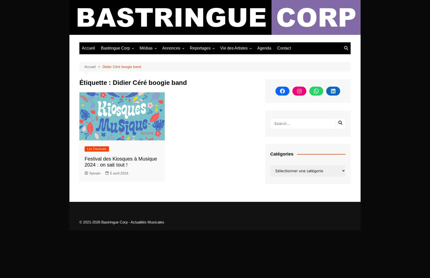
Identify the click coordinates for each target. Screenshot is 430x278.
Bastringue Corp (115, 48)
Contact (284, 48)
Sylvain (95, 173)
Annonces (171, 48)
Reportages (200, 48)
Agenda (264, 48)
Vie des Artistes (234, 48)
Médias (146, 48)
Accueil (88, 48)
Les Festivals (97, 149)
